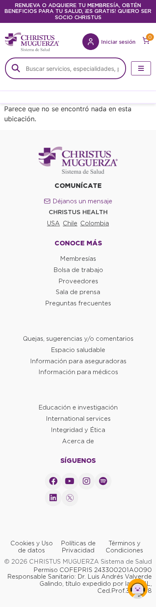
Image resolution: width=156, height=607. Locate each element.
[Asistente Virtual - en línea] (138, 589)
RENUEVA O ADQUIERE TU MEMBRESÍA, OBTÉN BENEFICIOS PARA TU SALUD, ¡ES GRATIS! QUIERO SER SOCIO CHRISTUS (78, 11)
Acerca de (78, 441)
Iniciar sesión (118, 41)
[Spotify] (103, 481)
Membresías (78, 258)
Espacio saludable (78, 350)
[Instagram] (86, 481)
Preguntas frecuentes (78, 303)
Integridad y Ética (78, 430)
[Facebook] (53, 481)
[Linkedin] (53, 498)
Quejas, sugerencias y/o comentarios (78, 338)
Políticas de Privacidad (78, 547)
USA (53, 223)
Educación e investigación (78, 407)
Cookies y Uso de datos (31, 547)
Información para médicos (78, 372)
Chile (70, 223)
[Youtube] (70, 481)
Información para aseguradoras (78, 361)
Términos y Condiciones (124, 547)
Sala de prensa (78, 292)
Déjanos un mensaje (82, 201)
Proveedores (78, 281)
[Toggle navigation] (141, 68)
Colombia (94, 223)
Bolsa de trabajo (78, 270)
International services (78, 418)
